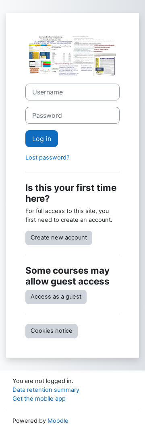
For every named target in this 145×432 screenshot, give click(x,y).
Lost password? (47, 157)
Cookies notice (51, 330)
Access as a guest (56, 296)
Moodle (58, 420)
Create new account (59, 237)
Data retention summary (45, 389)
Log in (41, 139)
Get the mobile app (39, 398)
